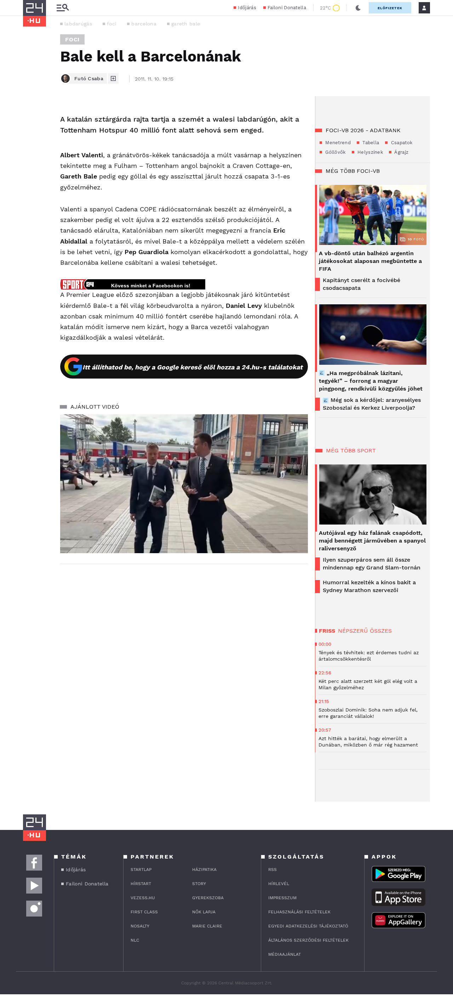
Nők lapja (204, 911)
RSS (272, 869)
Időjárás (247, 7)
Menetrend (337, 142)
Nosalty (140, 926)
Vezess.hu (143, 897)
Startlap (141, 869)
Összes (381, 630)
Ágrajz (400, 152)
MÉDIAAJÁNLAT (284, 954)
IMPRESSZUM (282, 897)
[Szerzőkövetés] (113, 78)
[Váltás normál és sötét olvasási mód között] (358, 8)
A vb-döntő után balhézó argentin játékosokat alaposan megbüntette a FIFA (370, 261)
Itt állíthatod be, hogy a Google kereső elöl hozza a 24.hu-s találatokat (192, 367)
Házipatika (204, 869)
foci (111, 24)
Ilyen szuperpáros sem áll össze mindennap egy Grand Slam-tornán (371, 563)
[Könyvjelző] (31, 154)
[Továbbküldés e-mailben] (31, 133)
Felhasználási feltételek (299, 911)
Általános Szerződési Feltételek (308, 940)
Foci (72, 39)
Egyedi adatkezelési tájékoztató (308, 926)
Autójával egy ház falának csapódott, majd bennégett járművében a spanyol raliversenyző (372, 540)
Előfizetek (390, 8)
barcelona (143, 24)
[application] (184, 484)
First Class (144, 911)
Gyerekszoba (208, 897)
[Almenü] (62, 8)
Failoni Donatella (287, 7)
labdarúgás (78, 24)
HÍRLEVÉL (278, 883)
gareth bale (185, 24)
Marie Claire (207, 926)
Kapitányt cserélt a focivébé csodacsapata (361, 284)
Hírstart (141, 883)
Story (199, 883)
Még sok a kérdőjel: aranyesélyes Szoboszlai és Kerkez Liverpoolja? (372, 404)
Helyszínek (369, 152)
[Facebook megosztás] (31, 114)
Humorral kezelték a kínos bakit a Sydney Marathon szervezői (369, 586)
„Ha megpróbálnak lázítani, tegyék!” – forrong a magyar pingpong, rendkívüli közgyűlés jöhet (371, 381)
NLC (135, 940)
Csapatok (400, 142)
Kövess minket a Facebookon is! (150, 285)
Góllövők (335, 152)
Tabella (370, 142)
